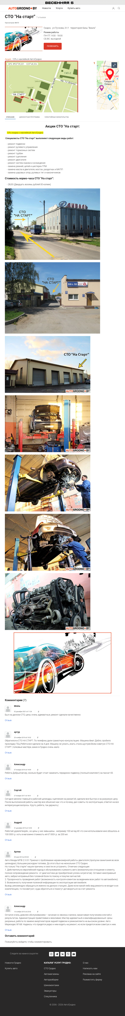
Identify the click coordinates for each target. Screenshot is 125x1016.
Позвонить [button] (52, 46)
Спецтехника (50, 996)
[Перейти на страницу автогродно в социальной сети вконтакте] (62, 954)
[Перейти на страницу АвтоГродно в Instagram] (51, 954)
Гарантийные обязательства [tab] (57, 117)
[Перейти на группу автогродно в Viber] (68, 954)
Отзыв (8, 720)
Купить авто (74, 8)
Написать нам (90, 968)
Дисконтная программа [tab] (29, 117)
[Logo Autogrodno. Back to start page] (22, 8)
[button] (113, 8)
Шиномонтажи (51, 985)
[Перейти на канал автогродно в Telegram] (57, 954)
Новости (46, 8)
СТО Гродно (50, 968)
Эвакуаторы (50, 991)
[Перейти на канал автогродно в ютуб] (74, 954)
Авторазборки (51, 979)
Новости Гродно (13, 962)
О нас (85, 962)
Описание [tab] (10, 117)
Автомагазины (51, 974)
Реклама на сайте (92, 974)
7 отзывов (41, 17)
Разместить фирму (92, 979)
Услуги (59, 8)
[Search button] (113, 8)
